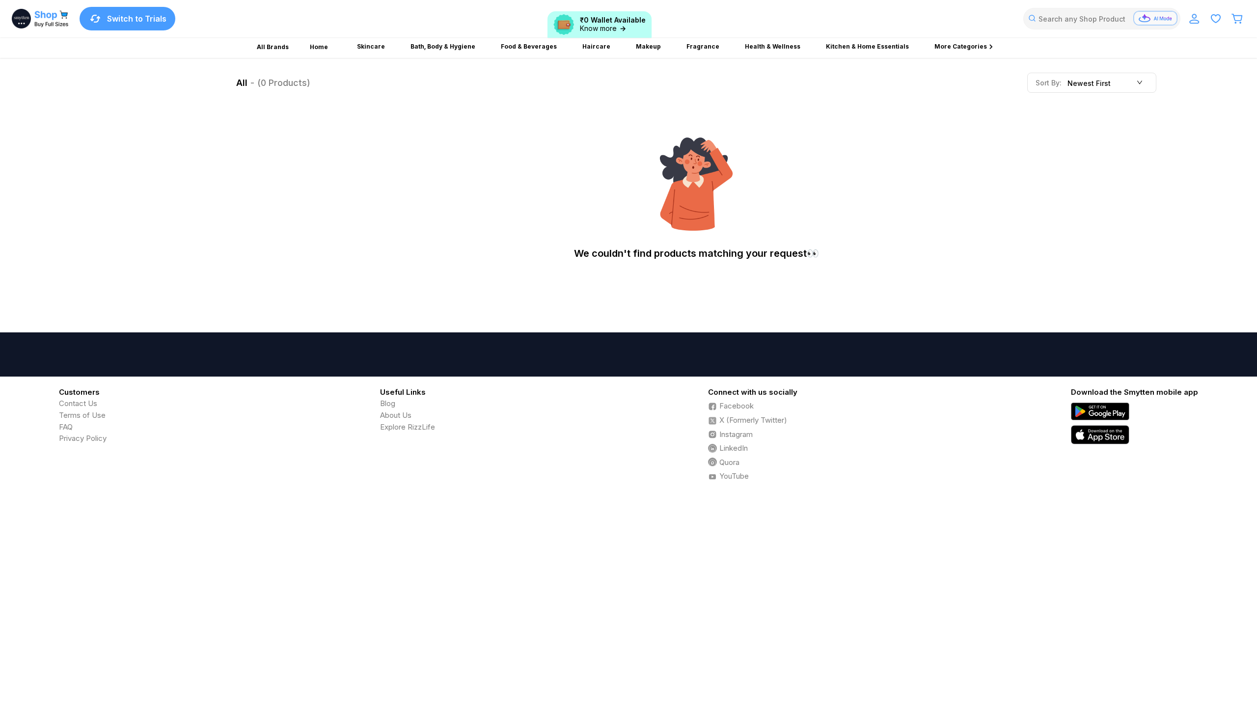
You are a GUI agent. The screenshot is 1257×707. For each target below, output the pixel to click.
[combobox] (1101, 18)
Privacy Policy (83, 438)
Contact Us (78, 403)
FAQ (66, 427)
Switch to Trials (136, 19)
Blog (387, 403)
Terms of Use (82, 415)
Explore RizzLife (407, 427)
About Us (395, 415)
